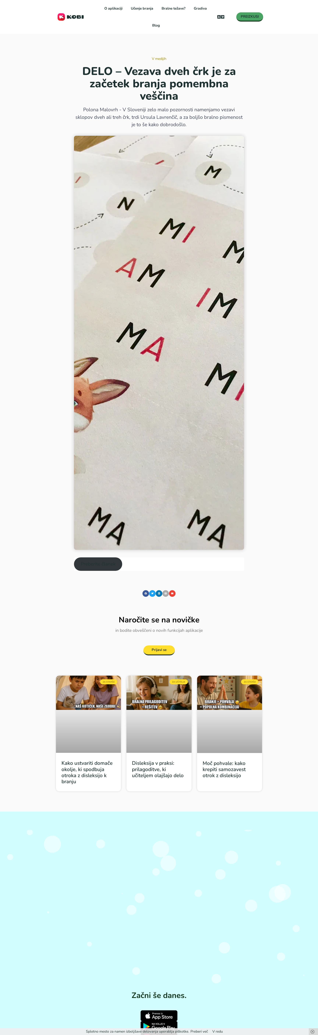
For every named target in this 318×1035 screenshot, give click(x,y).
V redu (217, 1031)
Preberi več (199, 1031)
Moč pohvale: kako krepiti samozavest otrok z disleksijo (224, 769)
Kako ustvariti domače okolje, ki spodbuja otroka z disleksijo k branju (87, 772)
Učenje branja (142, 8)
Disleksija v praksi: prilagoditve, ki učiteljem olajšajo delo (158, 769)
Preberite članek (98, 564)
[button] (221, 17)
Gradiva (200, 8)
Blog (156, 25)
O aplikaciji (113, 8)
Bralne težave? (174, 8)
